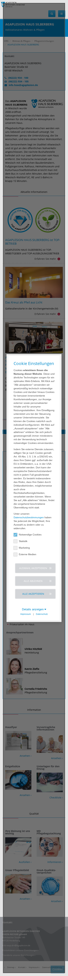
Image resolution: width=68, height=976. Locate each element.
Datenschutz (42, 614)
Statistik (23, 541)
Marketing (24, 547)
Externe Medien (27, 554)
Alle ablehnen (33, 581)
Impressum (25, 614)
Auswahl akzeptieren (33, 568)
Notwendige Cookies (30, 534)
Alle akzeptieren (33, 593)
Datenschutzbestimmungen (29, 517)
